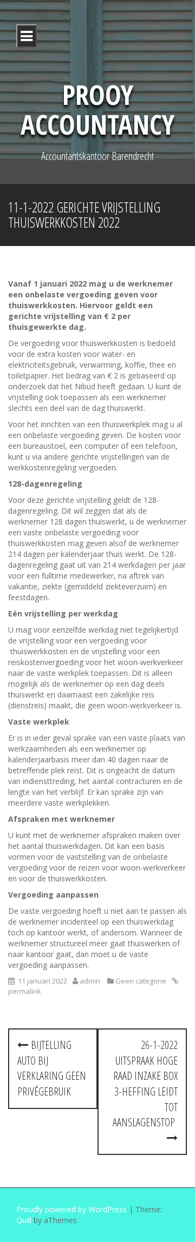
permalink (24, 991)
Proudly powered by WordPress (71, 1209)
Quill (23, 1220)
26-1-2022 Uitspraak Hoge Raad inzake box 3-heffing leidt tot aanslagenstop (145, 1084)
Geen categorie (140, 981)
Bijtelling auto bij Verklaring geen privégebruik (51, 1068)
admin (90, 981)
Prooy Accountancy (97, 109)
